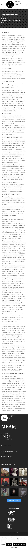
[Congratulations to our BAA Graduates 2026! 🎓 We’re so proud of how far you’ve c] (23, 482)
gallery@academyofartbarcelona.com (12, 154)
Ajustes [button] (23, 544)
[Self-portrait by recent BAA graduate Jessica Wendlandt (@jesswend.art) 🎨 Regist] (5, 482)
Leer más (14, 547)
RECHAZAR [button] (16, 544)
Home (3, 19)
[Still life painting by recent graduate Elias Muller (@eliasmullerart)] (5, 492)
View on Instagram (15, 500)
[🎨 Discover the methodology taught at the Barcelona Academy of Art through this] (14, 492)
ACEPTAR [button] (9, 544)
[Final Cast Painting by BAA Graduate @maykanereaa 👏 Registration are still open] (14, 472)
